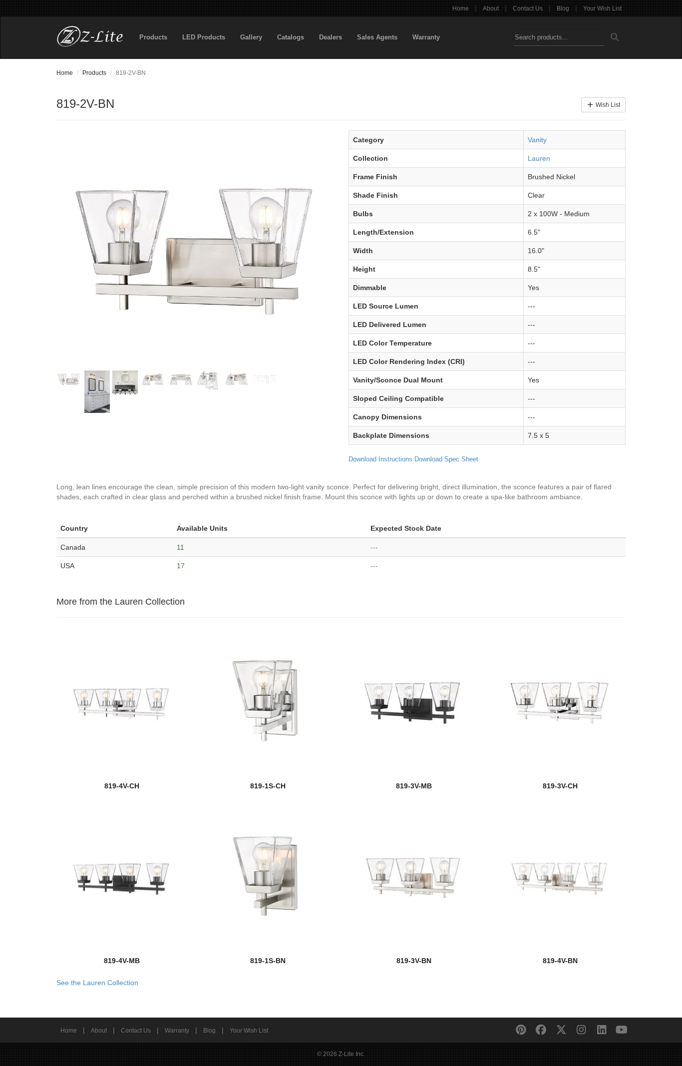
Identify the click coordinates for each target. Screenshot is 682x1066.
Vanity (537, 140)
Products (153, 37)
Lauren (539, 158)
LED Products (203, 37)
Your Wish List (602, 8)
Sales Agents (377, 37)
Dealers (330, 37)
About (491, 8)
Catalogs (290, 37)
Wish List (607, 104)
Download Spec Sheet (446, 459)
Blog (563, 8)
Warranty (426, 37)
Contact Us (528, 8)
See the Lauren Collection (97, 983)
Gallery (251, 37)
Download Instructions (380, 459)
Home (460, 8)
